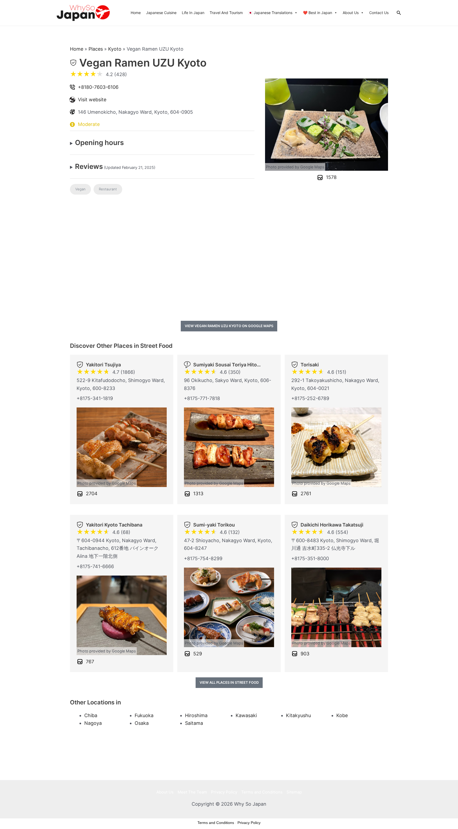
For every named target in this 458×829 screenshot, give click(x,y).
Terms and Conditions (262, 792)
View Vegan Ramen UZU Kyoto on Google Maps (229, 326)
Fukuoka (144, 715)
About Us (351, 12)
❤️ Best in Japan (317, 12)
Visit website (92, 99)
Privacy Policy (224, 792)
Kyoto (114, 49)
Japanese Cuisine (161, 12)
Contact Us (379, 12)
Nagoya (93, 723)
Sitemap (294, 792)
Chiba (90, 715)
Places (96, 49)
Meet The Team (192, 792)
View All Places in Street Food (229, 682)
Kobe (342, 715)
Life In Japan (193, 12)
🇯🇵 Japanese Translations (270, 12)
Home (136, 12)
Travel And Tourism (226, 12)
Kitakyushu (298, 715)
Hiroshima (196, 715)
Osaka (142, 723)
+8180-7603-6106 (98, 87)
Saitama (194, 723)
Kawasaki (246, 715)
